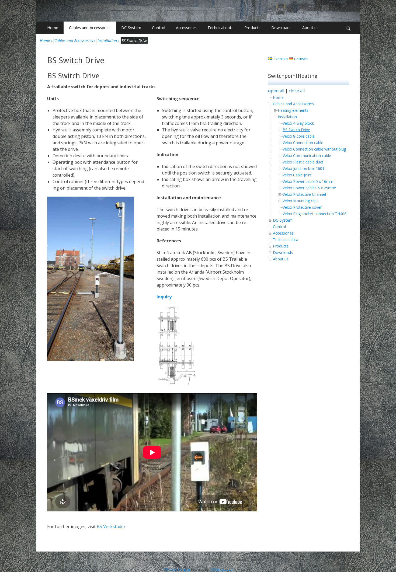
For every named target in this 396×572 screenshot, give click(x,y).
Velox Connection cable (303, 142)
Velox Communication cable (307, 155)
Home (52, 27)
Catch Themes (248, 559)
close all (297, 91)
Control (158, 27)
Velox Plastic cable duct (303, 162)
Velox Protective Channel (304, 194)
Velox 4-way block (298, 123)
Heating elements (293, 110)
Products (252, 27)
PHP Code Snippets (176, 569)
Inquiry (164, 297)
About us (310, 27)
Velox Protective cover (302, 207)
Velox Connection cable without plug (314, 149)
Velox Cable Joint (297, 174)
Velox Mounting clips (300, 200)
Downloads (281, 27)
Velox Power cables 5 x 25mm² (309, 187)
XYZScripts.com (222, 569)
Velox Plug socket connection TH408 (314, 213)
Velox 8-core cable (299, 136)
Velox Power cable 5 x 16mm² (309, 181)
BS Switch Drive (75, 60)
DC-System (131, 27)
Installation (109, 40)
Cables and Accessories (89, 27)
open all (276, 91)
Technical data (220, 27)
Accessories (186, 27)
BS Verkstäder (111, 526)
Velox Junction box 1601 (303, 168)
